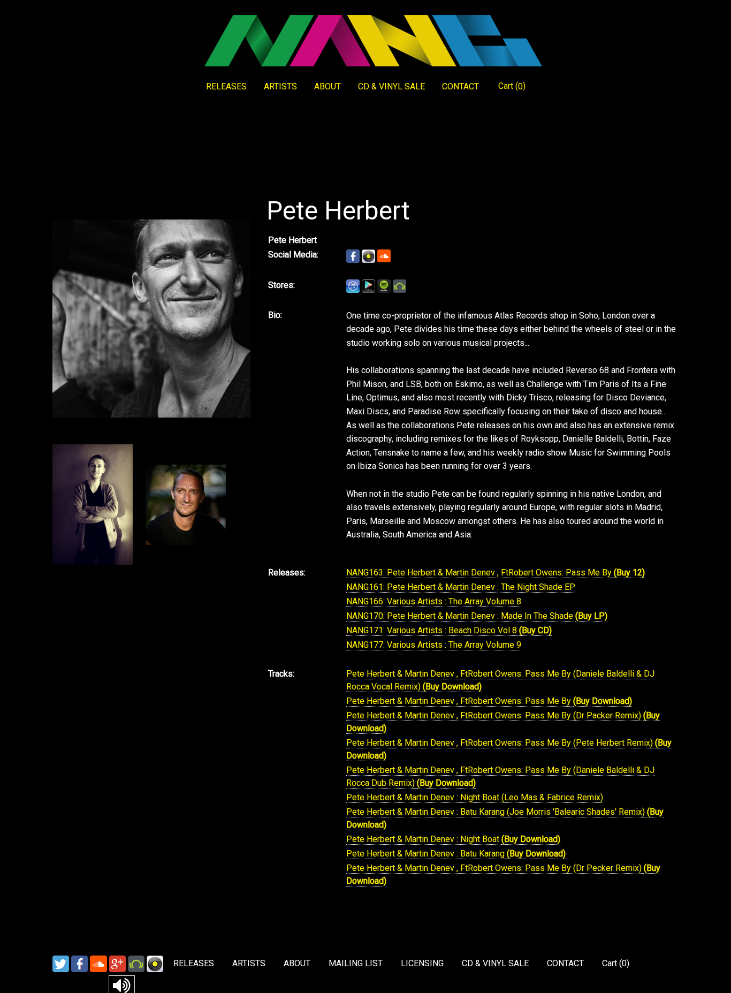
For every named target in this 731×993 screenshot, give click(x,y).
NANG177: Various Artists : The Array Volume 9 (433, 645)
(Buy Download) (452, 686)
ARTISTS (280, 86)
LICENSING (422, 963)
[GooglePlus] (117, 963)
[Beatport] (136, 963)
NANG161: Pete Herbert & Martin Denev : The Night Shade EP (460, 587)
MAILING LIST (356, 963)
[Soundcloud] (98, 963)
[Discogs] (155, 963)
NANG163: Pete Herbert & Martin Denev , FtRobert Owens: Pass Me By (480, 572)
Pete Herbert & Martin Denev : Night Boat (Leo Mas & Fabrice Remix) (474, 797)
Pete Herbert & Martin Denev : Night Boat (423, 839)
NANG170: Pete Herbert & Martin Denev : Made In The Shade (460, 616)
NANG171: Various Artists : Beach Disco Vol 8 (432, 630)
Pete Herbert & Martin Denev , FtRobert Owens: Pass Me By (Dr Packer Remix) (494, 715)
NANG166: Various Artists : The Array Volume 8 (433, 601)
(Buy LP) (591, 616)
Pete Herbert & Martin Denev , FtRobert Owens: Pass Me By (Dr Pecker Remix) (495, 868)
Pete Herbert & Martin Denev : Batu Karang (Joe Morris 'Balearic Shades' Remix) (496, 812)
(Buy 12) (629, 572)
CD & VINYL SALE (391, 86)
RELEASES (226, 86)
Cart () (512, 86)
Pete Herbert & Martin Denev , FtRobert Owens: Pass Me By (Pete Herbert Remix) (500, 743)
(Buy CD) (535, 630)
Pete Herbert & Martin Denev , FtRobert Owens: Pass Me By (459, 701)
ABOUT (327, 86)
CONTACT (460, 86)
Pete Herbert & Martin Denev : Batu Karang (426, 853)
